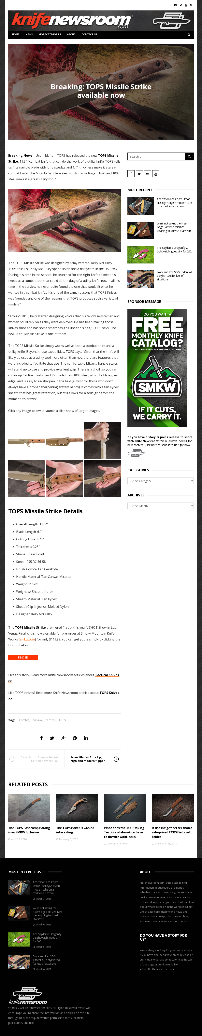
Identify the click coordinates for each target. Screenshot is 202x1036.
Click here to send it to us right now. (168, 445)
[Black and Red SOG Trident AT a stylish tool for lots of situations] (140, 279)
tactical (50, 720)
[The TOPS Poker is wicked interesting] (77, 808)
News (28, 34)
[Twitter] (181, 5)
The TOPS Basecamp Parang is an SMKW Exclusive (29, 830)
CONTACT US (89, 34)
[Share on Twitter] (52, 738)
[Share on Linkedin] (86, 738)
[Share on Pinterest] (75, 738)
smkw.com (27, 639)
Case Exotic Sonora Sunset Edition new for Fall (39, 759)
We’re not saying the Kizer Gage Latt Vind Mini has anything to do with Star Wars (174, 227)
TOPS (62, 720)
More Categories (50, 34)
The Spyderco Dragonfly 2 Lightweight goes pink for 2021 (175, 249)
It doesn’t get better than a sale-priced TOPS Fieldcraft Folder (172, 832)
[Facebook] (175, 5)
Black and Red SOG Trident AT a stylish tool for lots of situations (174, 275)
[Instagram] (191, 5)
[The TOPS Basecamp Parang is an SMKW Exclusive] (29, 808)
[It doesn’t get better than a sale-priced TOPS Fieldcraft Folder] (173, 808)
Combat (24, 720)
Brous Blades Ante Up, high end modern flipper (87, 759)
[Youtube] (186, 5)
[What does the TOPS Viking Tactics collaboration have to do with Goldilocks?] (125, 808)
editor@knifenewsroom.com (157, 969)
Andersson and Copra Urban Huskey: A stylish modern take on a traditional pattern (174, 202)
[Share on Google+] (63, 738)
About (71, 34)
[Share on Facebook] (41, 738)
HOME (15, 34)
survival (37, 720)
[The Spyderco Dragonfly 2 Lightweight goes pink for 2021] (140, 254)
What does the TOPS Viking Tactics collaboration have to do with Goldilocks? (124, 832)
